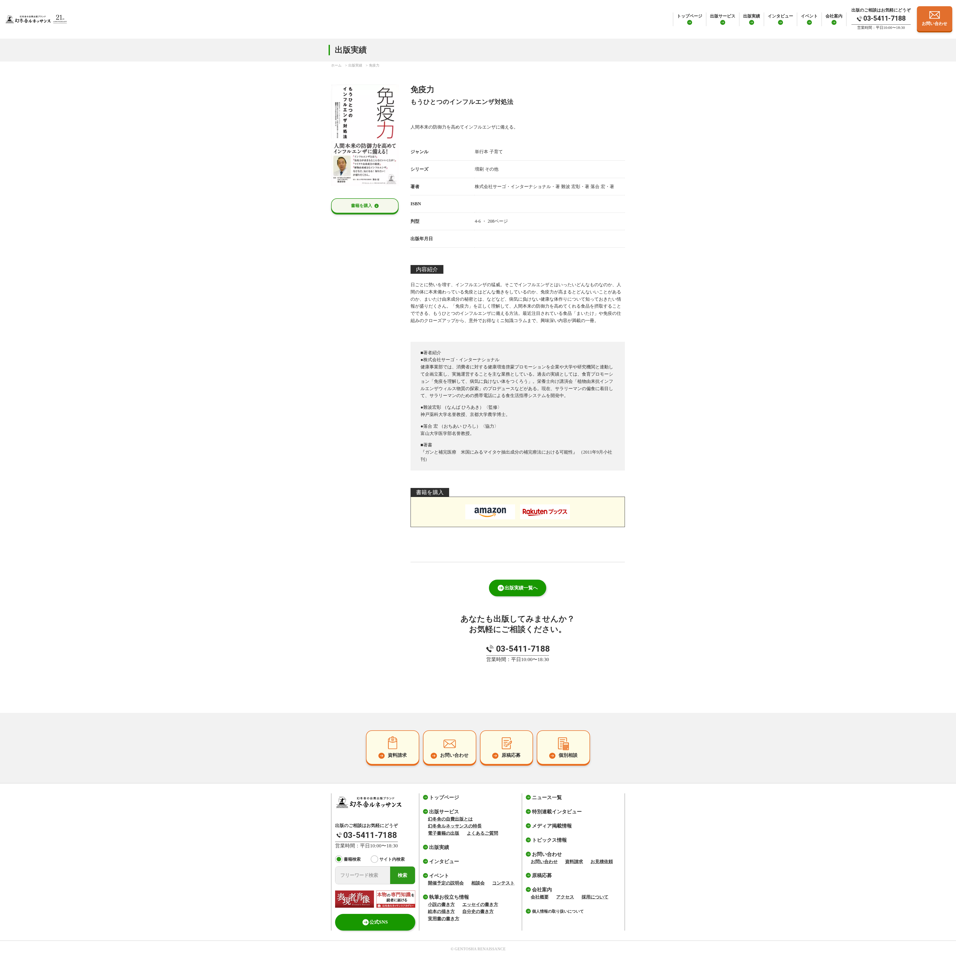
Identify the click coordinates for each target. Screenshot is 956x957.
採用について (595, 896)
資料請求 (574, 861)
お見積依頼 (602, 861)
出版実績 (751, 16)
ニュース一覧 (547, 797)
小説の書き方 (441, 904)
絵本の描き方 (441, 911)
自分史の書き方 (478, 911)
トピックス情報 (549, 840)
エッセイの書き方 (480, 904)
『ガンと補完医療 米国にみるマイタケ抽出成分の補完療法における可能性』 (498, 452)
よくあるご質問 (482, 833)
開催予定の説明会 (446, 883)
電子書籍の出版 (443, 833)
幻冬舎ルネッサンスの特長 (455, 825)
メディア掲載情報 (552, 825)
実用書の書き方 (443, 918)
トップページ (689, 16)
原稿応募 (542, 875)
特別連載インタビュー (557, 811)
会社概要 (540, 896)
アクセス (565, 896)
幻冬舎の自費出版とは (450, 819)
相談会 (478, 883)
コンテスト (503, 883)
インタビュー (780, 16)
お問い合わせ (544, 861)
